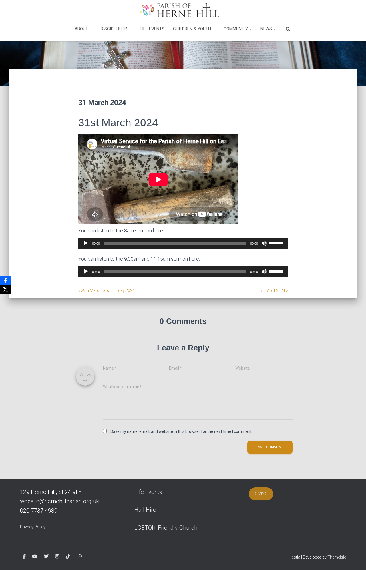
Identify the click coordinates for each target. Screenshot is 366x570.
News (266, 28)
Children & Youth (192, 28)
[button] (90, 28)
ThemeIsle (336, 557)
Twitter (46, 556)
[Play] (86, 243)
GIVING (261, 493)
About (82, 28)
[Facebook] (5, 280)
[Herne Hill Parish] (178, 10)
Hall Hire (145, 509)
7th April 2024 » (274, 290)
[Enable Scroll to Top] (354, 558)
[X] (5, 289)
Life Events (152, 28)
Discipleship (114, 28)
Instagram (57, 556)
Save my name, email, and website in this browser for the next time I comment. (181, 431)
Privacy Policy (32, 527)
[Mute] (264, 243)
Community (236, 28)
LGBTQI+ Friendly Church (165, 527)
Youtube (34, 556)
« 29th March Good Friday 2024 (106, 290)
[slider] (277, 243)
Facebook (24, 556)
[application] (183, 243)
